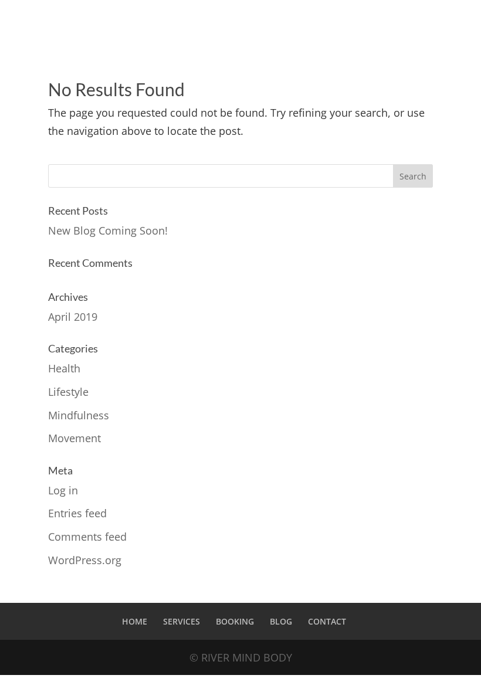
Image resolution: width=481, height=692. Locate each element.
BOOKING (235, 621)
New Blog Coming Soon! (108, 230)
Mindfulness (78, 415)
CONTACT (327, 621)
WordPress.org (84, 560)
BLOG (281, 621)
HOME (134, 621)
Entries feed (77, 513)
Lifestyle (68, 392)
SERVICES (181, 621)
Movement (74, 438)
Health (64, 368)
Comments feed (87, 537)
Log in (63, 490)
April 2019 (72, 317)
